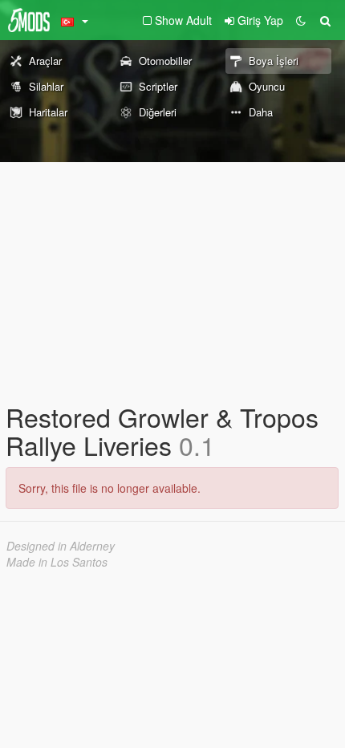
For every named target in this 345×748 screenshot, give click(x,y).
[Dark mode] (301, 20)
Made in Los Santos (57, 562)
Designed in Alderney (60, 546)
